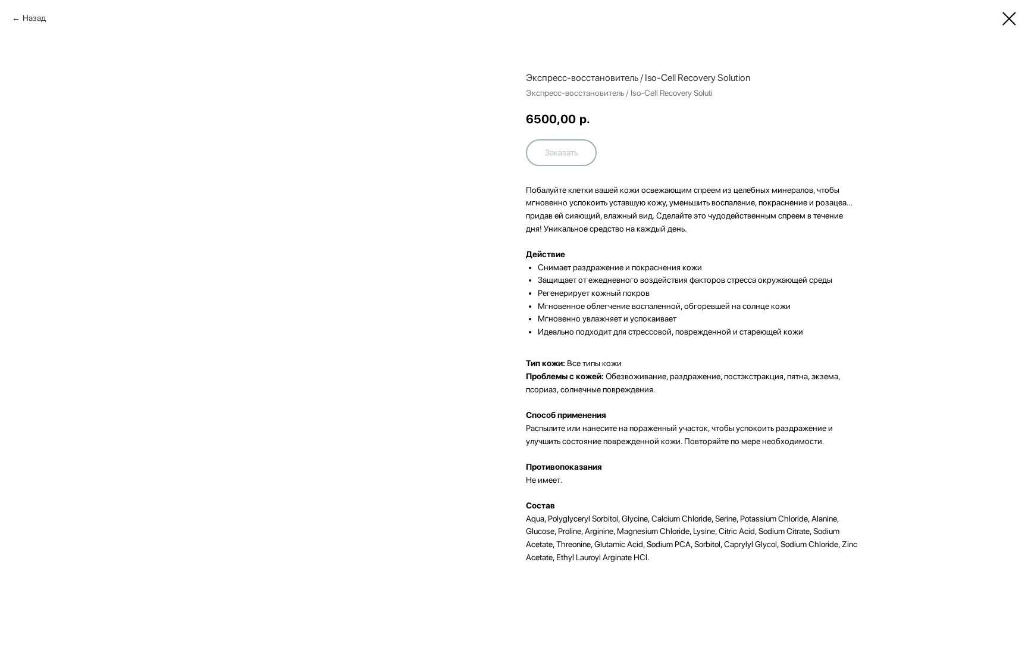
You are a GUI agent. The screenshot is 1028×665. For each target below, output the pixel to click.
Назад (34, 18)
